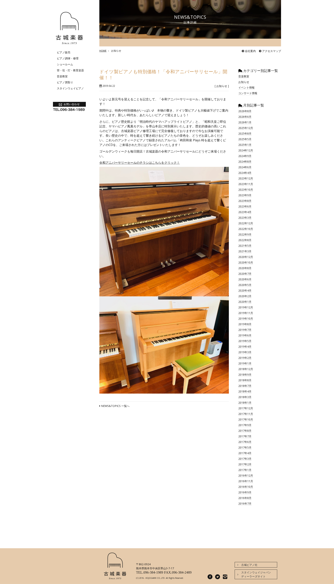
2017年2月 (244, 464)
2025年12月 (245, 128)
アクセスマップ (271, 51)
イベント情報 (246, 87)
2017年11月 (245, 414)
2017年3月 (244, 458)
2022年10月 (245, 229)
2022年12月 (245, 223)
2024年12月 (245, 150)
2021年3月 (244, 251)
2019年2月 (244, 358)
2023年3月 (244, 217)
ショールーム (65, 64)
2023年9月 (244, 195)
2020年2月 (244, 296)
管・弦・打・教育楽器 (70, 70)
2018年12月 (245, 369)
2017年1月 (244, 470)
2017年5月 (244, 447)
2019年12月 (245, 307)
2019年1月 (244, 363)
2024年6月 (244, 167)
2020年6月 (244, 279)
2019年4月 (244, 346)
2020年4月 (244, 290)
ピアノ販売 (63, 52)
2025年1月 (244, 145)
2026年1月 (244, 122)
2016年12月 (245, 475)
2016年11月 (245, 481)
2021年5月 (244, 245)
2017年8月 (244, 430)
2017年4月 (244, 453)
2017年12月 (245, 408)
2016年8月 (244, 498)
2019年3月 (244, 352)
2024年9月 (244, 156)
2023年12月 (245, 178)
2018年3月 (244, 397)
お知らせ (116, 50)
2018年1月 (244, 402)
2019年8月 (244, 324)
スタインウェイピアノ (70, 88)
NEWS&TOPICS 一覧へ (115, 406)
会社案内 (250, 51)
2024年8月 (244, 161)
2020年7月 (244, 273)
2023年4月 (244, 212)
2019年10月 (245, 318)
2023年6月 (244, 206)
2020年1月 (244, 302)
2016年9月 (244, 492)
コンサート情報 (247, 93)
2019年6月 (244, 335)
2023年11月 (245, 184)
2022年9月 (244, 234)
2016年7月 (244, 503)
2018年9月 (244, 374)
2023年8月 (244, 201)
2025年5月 (244, 139)
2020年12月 (245, 257)
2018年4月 (244, 391)
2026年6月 (244, 117)
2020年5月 (244, 285)
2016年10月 (245, 487)
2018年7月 (244, 386)
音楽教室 (62, 76)
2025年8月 (244, 133)
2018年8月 (244, 380)
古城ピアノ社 (249, 565)
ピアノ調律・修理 (67, 58)
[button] (164, 231)
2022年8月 (244, 240)
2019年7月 (244, 330)
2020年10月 (245, 262)
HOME (103, 50)
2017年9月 (244, 425)
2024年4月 (244, 173)
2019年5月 (244, 341)
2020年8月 (244, 268)
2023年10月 (245, 189)
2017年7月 (244, 436)
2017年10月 (245, 419)
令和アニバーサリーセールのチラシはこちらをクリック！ (139, 162)
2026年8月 (244, 111)
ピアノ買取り (65, 82)
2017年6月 (244, 442)
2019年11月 (245, 313)
